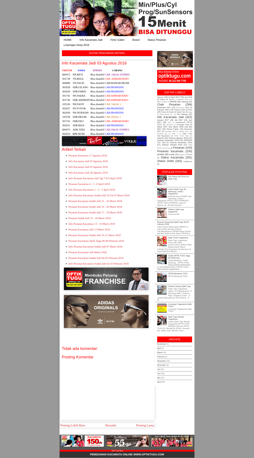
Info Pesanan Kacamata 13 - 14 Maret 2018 (91, 223)
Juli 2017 (179, 120)
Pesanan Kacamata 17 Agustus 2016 (87, 155)
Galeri (171, 112)
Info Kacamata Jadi (91, 39)
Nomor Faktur (173, 129)
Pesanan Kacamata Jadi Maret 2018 (87, 252)
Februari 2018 (179, 110)
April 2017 (175, 97)
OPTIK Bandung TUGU (178, 273)
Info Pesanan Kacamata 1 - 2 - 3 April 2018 (91, 189)
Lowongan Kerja (182, 125)
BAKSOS (172, 99)
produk (160, 154)
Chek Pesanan (168, 104)
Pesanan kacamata (170, 151)
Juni (159, 373)
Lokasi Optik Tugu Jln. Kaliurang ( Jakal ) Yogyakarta (177, 191)
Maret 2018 (178, 127)
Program (181, 154)
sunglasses (187, 161)
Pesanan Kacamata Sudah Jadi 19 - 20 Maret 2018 (95, 206)
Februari (160, 357)
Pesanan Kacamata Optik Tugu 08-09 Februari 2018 (96, 240)
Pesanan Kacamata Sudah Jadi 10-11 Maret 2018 (94, 235)
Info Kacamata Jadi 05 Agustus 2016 (88, 161)
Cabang (184, 102)
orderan (160, 138)
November (161, 344)
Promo (189, 154)
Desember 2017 (164, 107)
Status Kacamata (172, 157)
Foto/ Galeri (117, 39)
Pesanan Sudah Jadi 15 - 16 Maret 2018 (89, 218)
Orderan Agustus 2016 (178, 138)
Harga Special (164, 114)
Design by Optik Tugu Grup (133, 451)
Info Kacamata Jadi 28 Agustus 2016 (88, 172)
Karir (169, 122)
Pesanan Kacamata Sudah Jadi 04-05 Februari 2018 (95, 257)
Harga (190, 112)
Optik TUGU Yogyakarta (178, 238)
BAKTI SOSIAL (162, 102)
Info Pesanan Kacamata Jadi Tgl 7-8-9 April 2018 (95, 178)
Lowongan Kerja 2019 (76, 45)
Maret (159, 352)
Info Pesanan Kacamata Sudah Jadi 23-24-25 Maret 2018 (99, 195)
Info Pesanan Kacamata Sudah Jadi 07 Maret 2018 (95, 246)
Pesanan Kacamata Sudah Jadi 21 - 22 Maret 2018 (95, 201)
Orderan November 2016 (181, 142)
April (159, 348)
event (187, 108)
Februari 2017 (163, 110)
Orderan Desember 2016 (168, 140)
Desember (161, 361)
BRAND (173, 102)
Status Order (165, 161)
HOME (68, 39)
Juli (158, 369)
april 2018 (188, 97)
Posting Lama (145, 425)
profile (171, 154)
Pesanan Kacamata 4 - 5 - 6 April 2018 (89, 183)
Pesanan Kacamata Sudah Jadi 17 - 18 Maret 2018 (95, 212)
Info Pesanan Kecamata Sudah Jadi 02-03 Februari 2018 (98, 263)
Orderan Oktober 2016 (172, 145)
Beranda (110, 425)
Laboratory (169, 124)
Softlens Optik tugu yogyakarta (176, 210)
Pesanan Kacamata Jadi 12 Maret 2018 (89, 229)
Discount (179, 107)
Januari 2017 (163, 120)
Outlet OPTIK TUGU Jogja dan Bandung (179, 257)
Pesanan (179, 147)
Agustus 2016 (162, 97)
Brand (135, 39)
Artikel (162, 99)
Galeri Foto (181, 112)
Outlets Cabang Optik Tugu (179, 286)
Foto (190, 110)
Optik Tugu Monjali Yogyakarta (176, 318)
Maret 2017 (162, 127)
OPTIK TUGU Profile (181, 136)
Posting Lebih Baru (72, 425)
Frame (163, 112)
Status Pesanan (157, 39)
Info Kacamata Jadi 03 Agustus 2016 (88, 166)
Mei (158, 378)
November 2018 (170, 131)
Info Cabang (182, 114)
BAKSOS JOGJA (183, 99)
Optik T (175, 133)
